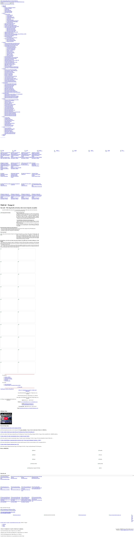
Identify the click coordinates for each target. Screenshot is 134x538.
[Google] (2, 510)
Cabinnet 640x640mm (4, 176)
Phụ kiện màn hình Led (25, 164)
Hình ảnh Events (9, 1)
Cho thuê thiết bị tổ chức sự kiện (15, 522)
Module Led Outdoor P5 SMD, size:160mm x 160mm (16, 158)
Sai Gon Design (130, 529)
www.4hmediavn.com (33, 401)
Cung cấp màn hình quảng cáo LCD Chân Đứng (5, 501)
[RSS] (1, 509)
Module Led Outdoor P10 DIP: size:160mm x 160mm (16, 168)
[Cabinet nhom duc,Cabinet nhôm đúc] (26, 184)
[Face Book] (6, 510)
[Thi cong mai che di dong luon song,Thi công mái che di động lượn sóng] (37, 499)
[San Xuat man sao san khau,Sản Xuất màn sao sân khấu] (5, 488)
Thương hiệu (27, 150)
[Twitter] (10, 510)
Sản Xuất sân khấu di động (4, 479)
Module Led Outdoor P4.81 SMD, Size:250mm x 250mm (5, 158)
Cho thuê (7, 522)
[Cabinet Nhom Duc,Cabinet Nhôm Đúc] (5, 184)
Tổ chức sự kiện (3, 150)
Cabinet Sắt (13, 184)
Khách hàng (2, 1)
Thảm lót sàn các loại (7, 377)
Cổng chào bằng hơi (7, 384)
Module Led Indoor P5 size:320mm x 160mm (25, 198)
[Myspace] (14, 510)
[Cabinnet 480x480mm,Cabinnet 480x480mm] (37, 164)
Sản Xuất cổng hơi (14, 478)
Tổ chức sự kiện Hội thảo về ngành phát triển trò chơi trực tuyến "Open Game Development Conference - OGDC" (20, 440)
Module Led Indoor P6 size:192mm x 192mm (35, 198)
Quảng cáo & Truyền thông (58, 150)
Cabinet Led (23, 174)
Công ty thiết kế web (124, 529)
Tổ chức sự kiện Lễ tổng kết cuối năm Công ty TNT (9, 444)
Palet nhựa (6, 379)
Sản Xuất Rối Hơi (24, 478)
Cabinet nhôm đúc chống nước (37, 186)
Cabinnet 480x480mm (35, 165)
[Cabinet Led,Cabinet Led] (25, 173)
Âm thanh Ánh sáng (109, 150)
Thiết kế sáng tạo (15, 150)
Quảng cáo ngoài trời (75, 150)
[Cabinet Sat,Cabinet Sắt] (15, 183)
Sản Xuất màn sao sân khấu (5, 489)
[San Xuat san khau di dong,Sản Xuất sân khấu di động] (5, 478)
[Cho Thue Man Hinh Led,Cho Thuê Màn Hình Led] (37, 487)
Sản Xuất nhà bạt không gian (15, 489)
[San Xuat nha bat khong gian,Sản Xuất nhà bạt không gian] (16, 488)
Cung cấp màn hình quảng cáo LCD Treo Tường (16, 501)
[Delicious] (10, 509)
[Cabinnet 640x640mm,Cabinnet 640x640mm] (5, 175)
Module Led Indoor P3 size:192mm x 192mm (4, 198)
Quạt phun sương (7, 380)
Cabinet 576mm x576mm (36, 176)
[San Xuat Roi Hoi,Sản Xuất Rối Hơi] (26, 477)
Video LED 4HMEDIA (16, 1)
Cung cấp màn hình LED (40, 150)
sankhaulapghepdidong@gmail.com (28, 404)
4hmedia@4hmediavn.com (33, 408)
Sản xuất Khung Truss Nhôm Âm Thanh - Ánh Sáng (26, 501)
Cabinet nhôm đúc (24, 185)
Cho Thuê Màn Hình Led (36, 488)
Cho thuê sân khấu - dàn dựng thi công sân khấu (12, 385)
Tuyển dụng (22, 1)
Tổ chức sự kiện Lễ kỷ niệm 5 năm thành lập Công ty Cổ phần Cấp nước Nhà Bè (14, 436)
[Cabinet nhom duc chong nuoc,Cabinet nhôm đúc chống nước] (37, 185)
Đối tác (6, 1)
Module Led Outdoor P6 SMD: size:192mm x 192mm (26, 158)
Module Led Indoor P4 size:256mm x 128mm (14, 198)
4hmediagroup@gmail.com (28, 403)
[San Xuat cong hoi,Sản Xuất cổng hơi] (16, 477)
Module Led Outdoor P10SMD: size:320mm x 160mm (4, 168)
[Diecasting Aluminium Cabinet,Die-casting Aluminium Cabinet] (16, 175)
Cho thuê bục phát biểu (8, 378)
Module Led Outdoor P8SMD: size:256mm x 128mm (37, 158)
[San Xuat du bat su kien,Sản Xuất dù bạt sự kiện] (37, 477)
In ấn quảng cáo (123, 150)
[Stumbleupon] (5, 509)
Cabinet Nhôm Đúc (3, 185)
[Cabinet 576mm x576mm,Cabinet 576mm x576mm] (37, 175)
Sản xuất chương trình (92, 150)
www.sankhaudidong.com (25, 401)
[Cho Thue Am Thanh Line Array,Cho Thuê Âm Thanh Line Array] (26, 488)
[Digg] (14, 509)
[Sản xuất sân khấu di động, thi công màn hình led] (9, 0)
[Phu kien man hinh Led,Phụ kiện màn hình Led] (26, 163)
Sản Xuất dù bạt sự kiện (36, 478)
